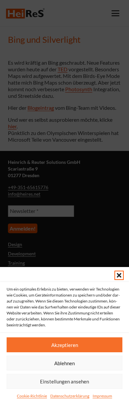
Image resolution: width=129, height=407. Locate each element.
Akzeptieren (64, 345)
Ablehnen (64, 363)
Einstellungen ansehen (64, 381)
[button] (119, 275)
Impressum (102, 395)
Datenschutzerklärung (69, 395)
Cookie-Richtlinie (32, 395)
